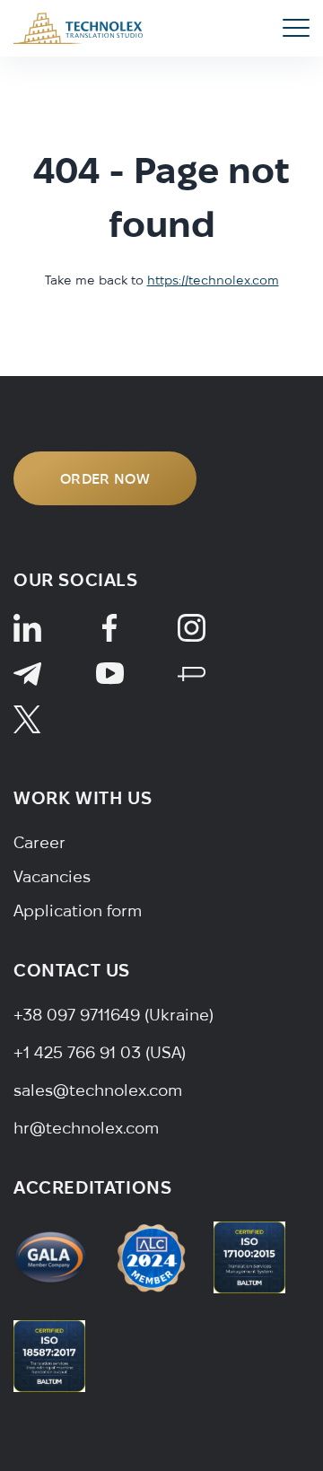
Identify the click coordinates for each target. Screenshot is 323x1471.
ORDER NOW (105, 478)
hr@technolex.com (86, 1127)
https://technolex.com (213, 280)
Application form (77, 910)
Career (39, 842)
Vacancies (52, 876)
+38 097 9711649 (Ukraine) (113, 1014)
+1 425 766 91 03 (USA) (99, 1052)
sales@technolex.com (97, 1090)
